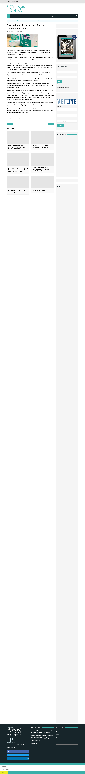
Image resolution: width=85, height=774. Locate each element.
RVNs (32, 16)
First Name (59, 106)
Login (12, 1)
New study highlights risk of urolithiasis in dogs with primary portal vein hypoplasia (17, 147)
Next (50, 124)
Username (59, 70)
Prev (10, 124)
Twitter (75, 1)
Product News (38, 16)
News (12, 16)
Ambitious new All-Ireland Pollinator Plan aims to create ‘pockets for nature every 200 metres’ (18, 170)
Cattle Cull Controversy (39, 190)
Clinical (27, 16)
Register (8, 1)
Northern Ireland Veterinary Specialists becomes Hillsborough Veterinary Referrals (42, 169)
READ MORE (34, 743)
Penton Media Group (14, 735)
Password (59, 75)
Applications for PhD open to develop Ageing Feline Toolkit (41, 146)
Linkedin (77, 1)
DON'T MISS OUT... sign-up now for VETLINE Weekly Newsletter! (13, 763)
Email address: (60, 119)
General (17, 31)
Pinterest (18, 119)
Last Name (59, 112)
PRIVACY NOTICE (11, 747)
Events (44, 16)
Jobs (48, 16)
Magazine (53, 16)
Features (23, 16)
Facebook (73, 1)
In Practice (16, 16)
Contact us (16, 1)
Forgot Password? (65, 87)
